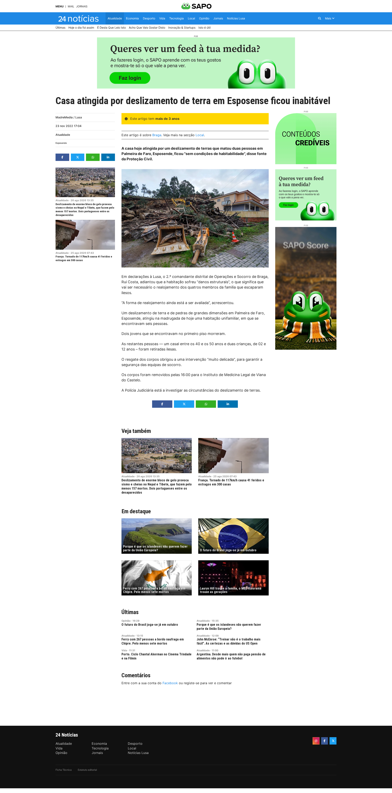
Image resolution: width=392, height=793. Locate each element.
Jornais (81, 6)
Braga (156, 135)
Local (200, 135)
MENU (59, 6)
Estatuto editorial (87, 769)
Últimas (130, 612)
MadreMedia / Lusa (69, 117)
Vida (124, 650)
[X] (333, 741)
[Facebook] (324, 741)
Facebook (170, 683)
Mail (71, 6)
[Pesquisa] (319, 18)
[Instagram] (316, 741)
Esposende (61, 143)
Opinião (125, 620)
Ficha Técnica (64, 769)
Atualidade (63, 134)
